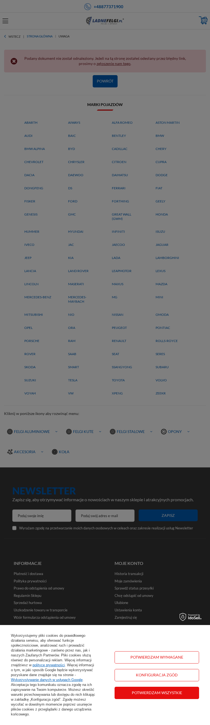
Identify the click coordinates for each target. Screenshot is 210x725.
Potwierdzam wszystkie (157, 692)
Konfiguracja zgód (157, 675)
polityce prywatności (49, 665)
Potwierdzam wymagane (156, 657)
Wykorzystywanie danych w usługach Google (47, 680)
